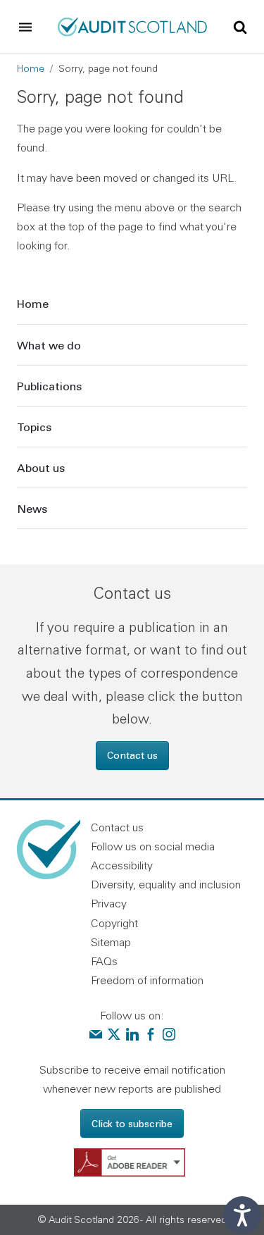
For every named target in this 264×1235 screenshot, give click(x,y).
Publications (49, 385)
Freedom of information (147, 980)
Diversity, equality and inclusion (166, 884)
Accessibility (122, 865)
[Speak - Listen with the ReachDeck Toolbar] (242, 1215)
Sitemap (111, 942)
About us (41, 467)
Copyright (114, 923)
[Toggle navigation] (25, 26)
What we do (49, 344)
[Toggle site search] (240, 26)
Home (30, 68)
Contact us (132, 755)
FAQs (104, 961)
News (32, 508)
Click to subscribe (132, 1123)
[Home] (131, 25)
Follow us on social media (153, 846)
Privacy (109, 903)
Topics (34, 426)
